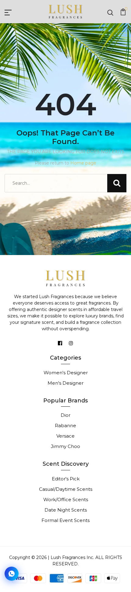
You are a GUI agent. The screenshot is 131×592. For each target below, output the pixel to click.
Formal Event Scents (65, 520)
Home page (83, 163)
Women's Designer (66, 373)
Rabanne (65, 425)
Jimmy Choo (65, 446)
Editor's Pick (66, 479)
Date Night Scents (65, 510)
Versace (65, 436)
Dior (65, 415)
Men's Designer (65, 383)
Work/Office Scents (65, 499)
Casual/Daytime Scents (65, 489)
